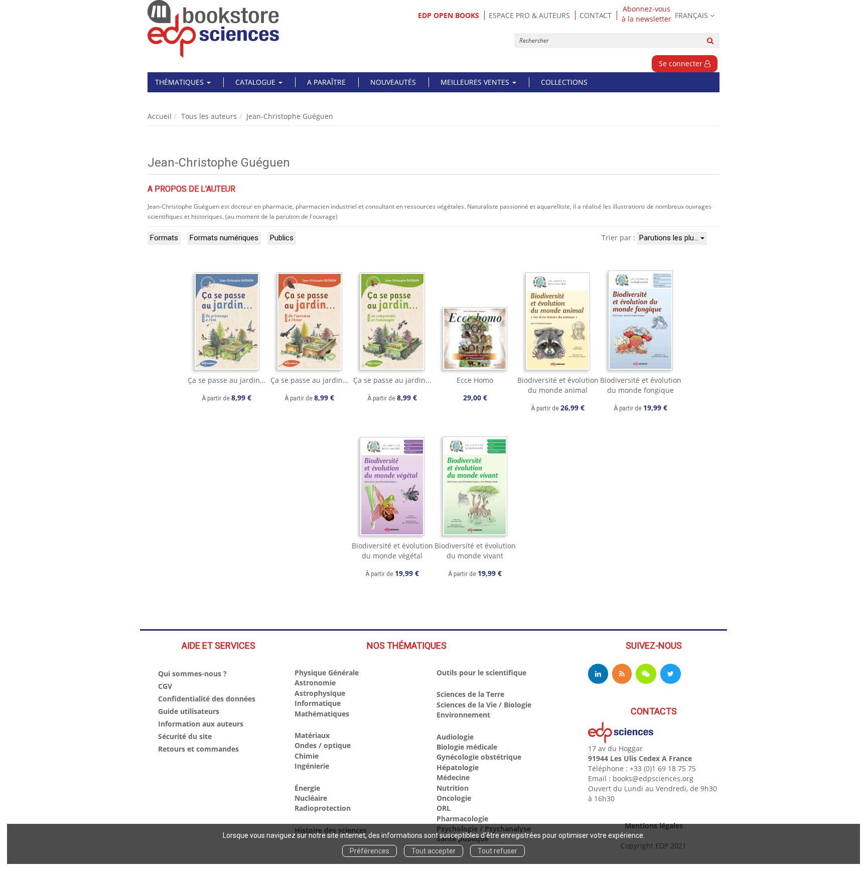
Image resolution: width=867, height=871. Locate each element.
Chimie (307, 756)
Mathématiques (322, 713)
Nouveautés (393, 82)
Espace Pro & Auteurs (529, 15)
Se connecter (681, 63)
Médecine (453, 777)
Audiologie (455, 737)
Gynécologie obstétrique (479, 757)
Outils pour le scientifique (481, 672)
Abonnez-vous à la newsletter (646, 14)
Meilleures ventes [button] (476, 82)
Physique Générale (327, 672)
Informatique (318, 703)
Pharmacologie (462, 818)
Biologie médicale (467, 747)
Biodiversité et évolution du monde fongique (640, 385)
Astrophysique (320, 693)
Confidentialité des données (206, 698)
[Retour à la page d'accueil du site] (213, 29)
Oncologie (454, 798)
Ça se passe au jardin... (309, 380)
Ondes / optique (323, 745)
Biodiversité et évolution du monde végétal (392, 550)
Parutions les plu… (669, 237)
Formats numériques (224, 237)
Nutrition (453, 788)
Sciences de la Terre (470, 694)
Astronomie (315, 682)
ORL (444, 808)
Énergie (307, 788)
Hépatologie (458, 767)
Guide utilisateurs (188, 711)
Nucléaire (311, 798)
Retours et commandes (198, 749)
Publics (282, 237)
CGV (165, 686)
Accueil (160, 116)
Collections (564, 82)
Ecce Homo (475, 380)
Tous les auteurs (209, 116)
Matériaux (312, 735)
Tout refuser (497, 851)
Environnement (463, 714)
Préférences (369, 851)
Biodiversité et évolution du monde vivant (475, 550)
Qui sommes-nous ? (192, 673)
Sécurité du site (185, 736)
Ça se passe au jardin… (226, 380)
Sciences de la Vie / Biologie (484, 704)
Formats (164, 237)
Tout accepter (433, 851)
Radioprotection (323, 808)
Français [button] (691, 15)
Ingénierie (312, 766)
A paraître (326, 82)
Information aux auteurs (200, 724)
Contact (596, 15)
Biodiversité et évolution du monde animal (558, 385)
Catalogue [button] (256, 82)
